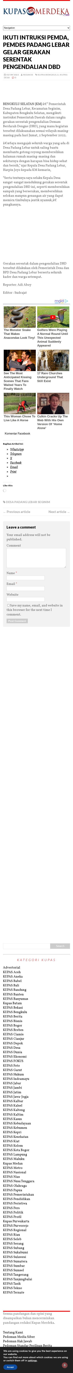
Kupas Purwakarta (16, 1221)
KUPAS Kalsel (12, 1106)
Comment (14, 546)
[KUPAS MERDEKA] (36, 13)
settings (32, 1360)
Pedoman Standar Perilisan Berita (27, 1346)
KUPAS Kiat (11, 1141)
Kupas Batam (12, 1003)
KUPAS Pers (11, 1208)
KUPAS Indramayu (16, 1079)
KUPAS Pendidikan (16, 1199)
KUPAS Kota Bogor (16, 1150)
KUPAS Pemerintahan (18, 1195)
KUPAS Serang (13, 1244)
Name (11, 573)
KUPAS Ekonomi (15, 1057)
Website (12, 595)
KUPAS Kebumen (15, 1128)
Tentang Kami (13, 1332)
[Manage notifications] (65, 1365)
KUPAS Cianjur (13, 1039)
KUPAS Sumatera (15, 1261)
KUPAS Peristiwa (15, 1203)
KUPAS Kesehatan (15, 1137)
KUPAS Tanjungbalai (17, 1279)
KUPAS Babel (12, 981)
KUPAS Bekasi (13, 1008)
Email (11, 584)
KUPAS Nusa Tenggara (18, 1181)
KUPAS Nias (11, 1177)
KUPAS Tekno (12, 1288)
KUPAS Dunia (12, 1052)
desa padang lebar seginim (28, 502)
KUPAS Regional (14, 1230)
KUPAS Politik (13, 1212)
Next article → (59, 512)
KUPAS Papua (12, 1190)
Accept (10, 1367)
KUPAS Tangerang (16, 1275)
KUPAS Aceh (12, 972)
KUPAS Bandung (14, 990)
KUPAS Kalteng (14, 1110)
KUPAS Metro (13, 1168)
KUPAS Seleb (12, 1239)
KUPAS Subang (13, 1248)
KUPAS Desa (11, 1048)
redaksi (28, 74)
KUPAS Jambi (12, 1088)
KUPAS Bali (11, 985)
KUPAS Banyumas (15, 999)
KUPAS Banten (13, 994)
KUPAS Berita (12, 1016)
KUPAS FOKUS (13, 1061)
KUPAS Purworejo (15, 1226)
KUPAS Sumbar (14, 1266)
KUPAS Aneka (13, 977)
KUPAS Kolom (13, 1146)
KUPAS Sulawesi (14, 1257)
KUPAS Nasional (14, 1172)
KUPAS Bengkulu (48, 74)
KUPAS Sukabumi (15, 1252)
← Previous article (16, 512)
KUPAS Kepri (12, 1132)
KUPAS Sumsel (13, 1270)
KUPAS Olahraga (15, 1186)
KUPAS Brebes (13, 1030)
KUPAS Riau (11, 1235)
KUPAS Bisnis (12, 1021)
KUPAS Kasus (12, 1119)
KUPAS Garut (12, 1070)
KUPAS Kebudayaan (17, 1123)
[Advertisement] (36, 96)
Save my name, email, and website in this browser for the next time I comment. (35, 610)
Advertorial (11, 968)
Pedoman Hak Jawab (17, 1341)
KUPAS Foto (11, 1066)
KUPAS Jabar (12, 1083)
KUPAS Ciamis (13, 1034)
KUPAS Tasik (12, 1284)
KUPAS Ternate (13, 1292)
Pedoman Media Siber (19, 1337)
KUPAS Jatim (12, 1092)
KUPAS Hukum (13, 1074)
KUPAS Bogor (12, 1025)
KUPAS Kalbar (13, 1101)
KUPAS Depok (13, 1043)
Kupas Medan (13, 1163)
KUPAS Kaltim (13, 1115)
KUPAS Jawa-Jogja (16, 1097)
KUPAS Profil (12, 1217)
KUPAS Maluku (13, 1159)
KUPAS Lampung (15, 1154)
